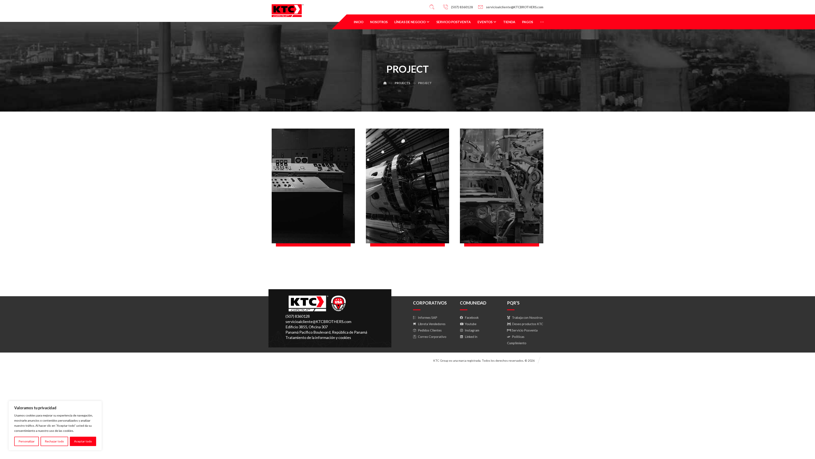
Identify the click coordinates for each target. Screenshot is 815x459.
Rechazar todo (54, 441)
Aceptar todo (83, 441)
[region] (55, 425)
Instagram (472, 330)
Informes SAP (427, 317)
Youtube (470, 324)
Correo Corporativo (432, 337)
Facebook (472, 317)
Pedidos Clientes (430, 330)
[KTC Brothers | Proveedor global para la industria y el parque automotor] (288, 10)
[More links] (542, 22)
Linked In (471, 337)
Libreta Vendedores (431, 324)
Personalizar (26, 441)
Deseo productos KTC (527, 324)
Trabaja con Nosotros (527, 317)
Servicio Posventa (525, 330)
